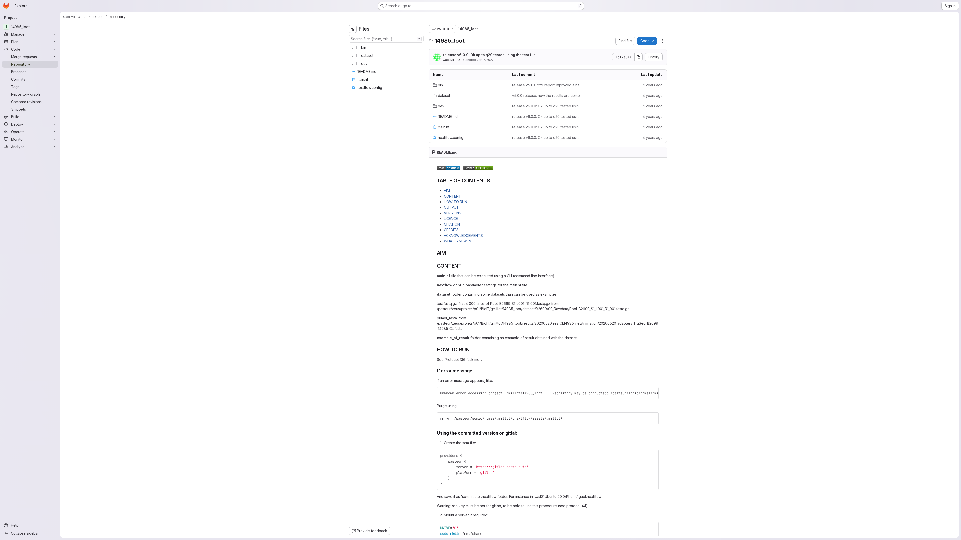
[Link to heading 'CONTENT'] (464, 266)
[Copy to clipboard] (653, 393)
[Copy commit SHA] (639, 57)
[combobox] (386, 39)
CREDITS (451, 230)
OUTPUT (451, 207)
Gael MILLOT (452, 60)
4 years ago (653, 85)
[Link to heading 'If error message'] (474, 371)
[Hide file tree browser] (353, 29)
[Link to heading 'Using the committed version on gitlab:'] (521, 433)
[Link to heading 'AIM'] (449, 253)
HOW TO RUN (455, 202)
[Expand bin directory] (353, 48)
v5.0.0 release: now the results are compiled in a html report (547, 96)
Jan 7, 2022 (485, 60)
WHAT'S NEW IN (457, 241)
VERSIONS (452, 213)
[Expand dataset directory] (353, 56)
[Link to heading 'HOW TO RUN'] (472, 349)
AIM (447, 190)
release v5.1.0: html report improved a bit (545, 85)
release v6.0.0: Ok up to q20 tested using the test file (489, 55)
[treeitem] (387, 48)
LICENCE (451, 218)
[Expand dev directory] (353, 64)
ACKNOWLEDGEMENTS (463, 236)
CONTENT (452, 196)
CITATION (452, 224)
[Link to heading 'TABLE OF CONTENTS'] (493, 181)
